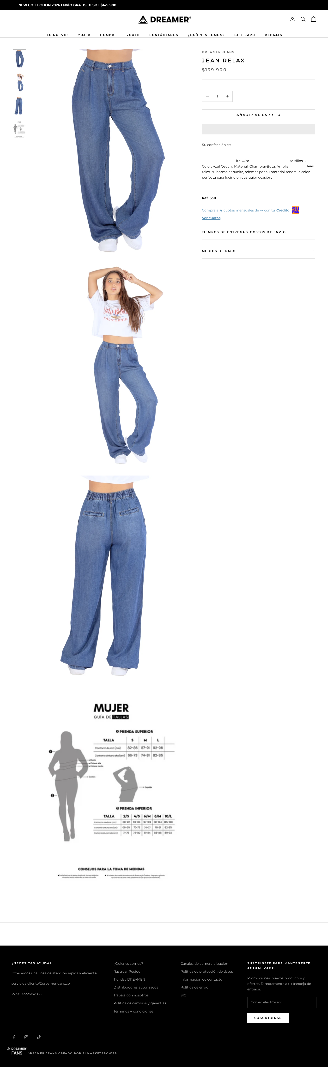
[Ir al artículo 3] (19, 106)
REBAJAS (273, 35)
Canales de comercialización (204, 963)
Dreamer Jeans (218, 52)
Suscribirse (268, 1018)
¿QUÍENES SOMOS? (206, 35)
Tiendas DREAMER (129, 979)
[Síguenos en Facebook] (14, 1037)
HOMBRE (108, 35)
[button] (258, 129)
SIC (183, 995)
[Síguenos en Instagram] (26, 1037)
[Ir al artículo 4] (19, 129)
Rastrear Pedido (127, 971)
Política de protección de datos (207, 971)
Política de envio (194, 987)
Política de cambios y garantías (140, 1003)
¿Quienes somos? (128, 963)
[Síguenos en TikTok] (38, 1037)
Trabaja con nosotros (131, 995)
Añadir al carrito (259, 114)
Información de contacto (201, 979)
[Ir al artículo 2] (19, 82)
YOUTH (133, 35)
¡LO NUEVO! (57, 35)
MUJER (84, 35)
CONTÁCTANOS (164, 35)
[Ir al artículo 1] (19, 59)
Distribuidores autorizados (136, 987)
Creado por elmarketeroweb (87, 1053)
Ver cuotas (211, 218)
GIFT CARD (244, 35)
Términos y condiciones (133, 1011)
